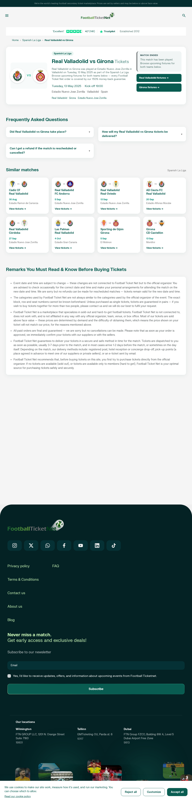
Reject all (131, 792)
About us (15, 606)
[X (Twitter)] (31, 545)
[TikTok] (113, 545)
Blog (11, 620)
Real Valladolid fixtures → (154, 77)
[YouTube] (81, 545)
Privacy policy (19, 566)
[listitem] (27, 196)
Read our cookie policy (17, 796)
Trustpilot (109, 31)
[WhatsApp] (47, 545)
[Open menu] (7, 16)
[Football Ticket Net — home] (36, 525)
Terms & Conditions (23, 580)
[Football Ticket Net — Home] (95, 15)
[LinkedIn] (97, 545)
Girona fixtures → (149, 87)
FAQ (55, 566)
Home (15, 40)
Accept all (177, 792)
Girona (72, 98)
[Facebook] (64, 545)
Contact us (16, 593)
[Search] (184, 15)
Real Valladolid (59, 98)
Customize (154, 792)
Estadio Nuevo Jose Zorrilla (92, 98)
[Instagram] (15, 545)
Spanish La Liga (31, 40)
